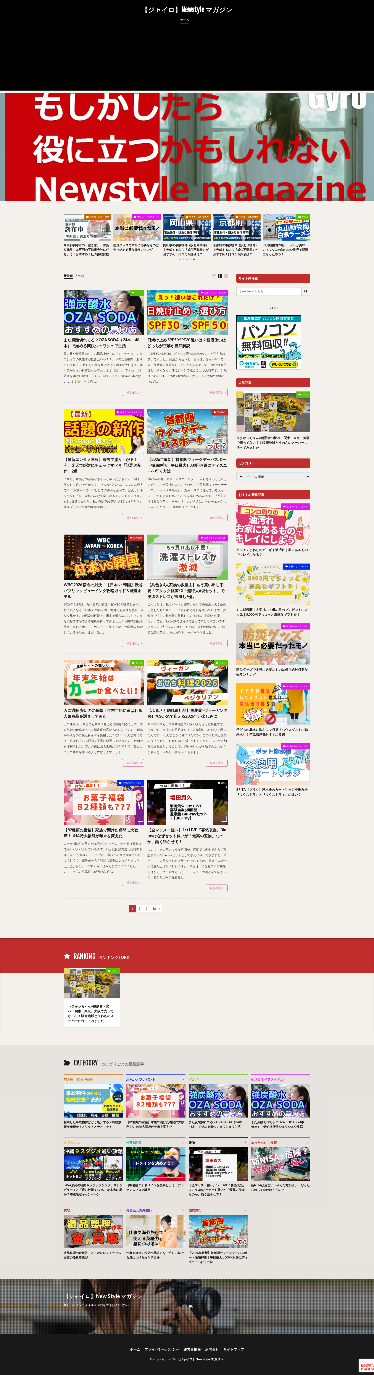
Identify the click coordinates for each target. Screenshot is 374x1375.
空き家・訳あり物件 (99, 217)
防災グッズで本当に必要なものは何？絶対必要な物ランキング (136, 247)
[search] (306, 291)
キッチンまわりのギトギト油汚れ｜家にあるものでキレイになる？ (272, 552)
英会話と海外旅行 (139, 1210)
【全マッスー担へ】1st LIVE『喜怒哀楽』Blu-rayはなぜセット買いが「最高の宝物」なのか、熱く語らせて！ (187, 835)
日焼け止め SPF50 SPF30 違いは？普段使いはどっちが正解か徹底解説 (186, 342)
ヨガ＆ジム (72, 1142)
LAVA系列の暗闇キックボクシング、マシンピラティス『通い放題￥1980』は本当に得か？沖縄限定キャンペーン (93, 1189)
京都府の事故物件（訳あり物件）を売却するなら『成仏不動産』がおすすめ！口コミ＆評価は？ (235, 249)
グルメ (305, 217)
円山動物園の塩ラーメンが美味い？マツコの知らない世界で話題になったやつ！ (285, 249)
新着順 (68, 276)
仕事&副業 (134, 1142)
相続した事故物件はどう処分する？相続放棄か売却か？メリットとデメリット (92, 1124)
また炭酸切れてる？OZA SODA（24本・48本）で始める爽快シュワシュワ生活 (101, 342)
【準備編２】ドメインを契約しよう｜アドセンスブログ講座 (155, 1187)
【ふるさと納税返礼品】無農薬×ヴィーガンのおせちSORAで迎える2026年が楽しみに (187, 713)
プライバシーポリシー (162, 1349)
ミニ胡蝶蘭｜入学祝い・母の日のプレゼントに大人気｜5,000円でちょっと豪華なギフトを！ (272, 612)
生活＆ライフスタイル (148, 217)
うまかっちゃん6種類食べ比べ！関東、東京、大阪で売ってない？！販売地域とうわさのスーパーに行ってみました (273, 442)
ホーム (184, 20)
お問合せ (212, 1349)
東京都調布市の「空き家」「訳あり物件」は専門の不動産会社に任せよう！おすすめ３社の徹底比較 (86, 249)
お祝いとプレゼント (132, 782)
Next (155, 908)
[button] (68, 229)
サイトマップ (233, 1349)
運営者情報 (192, 1349)
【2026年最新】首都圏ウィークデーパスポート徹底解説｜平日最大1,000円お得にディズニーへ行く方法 (187, 465)
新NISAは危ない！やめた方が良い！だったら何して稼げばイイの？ (280, 1187)
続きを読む (133, 392)
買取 (67, 1210)
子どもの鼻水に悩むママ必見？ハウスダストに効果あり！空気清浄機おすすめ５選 (272, 732)
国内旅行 (221, 412)
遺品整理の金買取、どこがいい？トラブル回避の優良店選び (92, 1255)
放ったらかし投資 (264, 1142)
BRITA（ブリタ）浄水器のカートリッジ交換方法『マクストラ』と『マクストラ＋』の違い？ (272, 791)
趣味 (223, 782)
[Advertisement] (187, 60)
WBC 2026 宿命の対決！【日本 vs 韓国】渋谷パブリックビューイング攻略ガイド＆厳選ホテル (103, 590)
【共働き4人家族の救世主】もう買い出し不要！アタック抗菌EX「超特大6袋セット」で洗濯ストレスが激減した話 (185, 590)
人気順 (79, 276)
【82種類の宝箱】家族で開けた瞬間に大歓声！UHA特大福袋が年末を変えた (101, 832)
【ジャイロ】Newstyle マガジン (187, 9)
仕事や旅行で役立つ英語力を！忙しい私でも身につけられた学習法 (155, 1255)
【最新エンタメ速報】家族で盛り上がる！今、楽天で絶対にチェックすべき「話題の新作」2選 (103, 465)
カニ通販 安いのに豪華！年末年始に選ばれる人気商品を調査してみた (103, 713)
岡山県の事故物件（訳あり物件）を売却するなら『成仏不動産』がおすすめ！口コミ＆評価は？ (186, 249)
